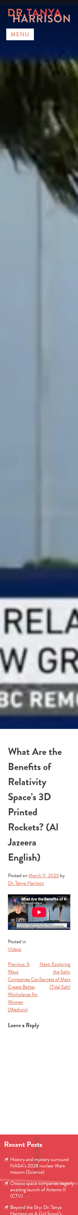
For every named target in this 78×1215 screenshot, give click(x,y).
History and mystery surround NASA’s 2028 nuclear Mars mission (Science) (39, 1166)
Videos (14, 949)
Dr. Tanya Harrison (26, 883)
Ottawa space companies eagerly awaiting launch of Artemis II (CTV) (42, 1190)
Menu (20, 34)
